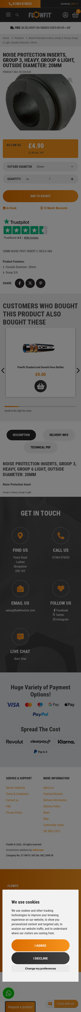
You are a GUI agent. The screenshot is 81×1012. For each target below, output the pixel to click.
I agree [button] (40, 945)
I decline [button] (40, 958)
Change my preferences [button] (40, 968)
